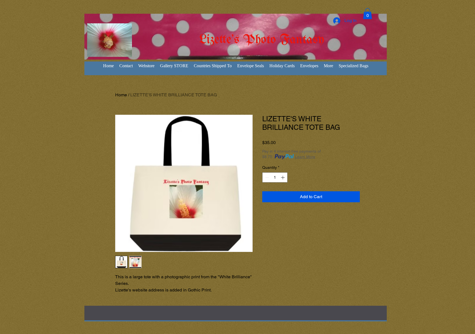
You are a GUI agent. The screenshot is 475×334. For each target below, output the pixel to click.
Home (121, 94)
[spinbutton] (275, 177)
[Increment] (283, 177)
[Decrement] (266, 177)
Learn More (305, 157)
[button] (367, 13)
